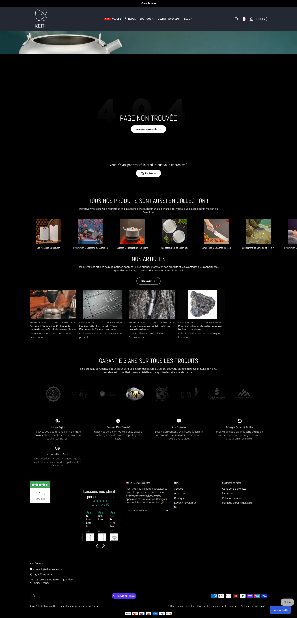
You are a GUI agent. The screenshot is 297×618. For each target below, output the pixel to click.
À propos (179, 493)
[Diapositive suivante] (263, 234)
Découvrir (146, 281)
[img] (100, 501)
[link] (53, 394)
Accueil (178, 488)
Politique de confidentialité (181, 606)
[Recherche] (236, 19)
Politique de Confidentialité (237, 502)
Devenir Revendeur (185, 502)
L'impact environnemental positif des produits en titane (149, 328)
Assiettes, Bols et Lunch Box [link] (174, 247)
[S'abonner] (166, 510)
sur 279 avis (98, 504)
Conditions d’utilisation (240, 606)
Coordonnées (260, 606)
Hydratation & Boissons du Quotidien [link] (90, 247)
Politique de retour (232, 498)
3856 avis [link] (40, 499)
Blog (187, 19)
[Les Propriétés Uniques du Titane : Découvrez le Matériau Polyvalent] (102, 304)
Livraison (227, 493)
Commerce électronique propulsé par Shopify (76, 606)
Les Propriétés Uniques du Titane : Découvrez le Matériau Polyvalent (98, 328)
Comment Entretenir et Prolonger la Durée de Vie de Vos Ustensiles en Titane (53, 328)
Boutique (145, 19)
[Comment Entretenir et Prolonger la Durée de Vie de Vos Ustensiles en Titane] (53, 304)
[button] (236, 19)
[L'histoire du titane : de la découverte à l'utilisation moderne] (201, 304)
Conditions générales (234, 488)
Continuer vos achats (146, 129)
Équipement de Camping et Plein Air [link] (258, 247)
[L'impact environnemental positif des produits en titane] (152, 304)
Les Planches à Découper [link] (48, 247)
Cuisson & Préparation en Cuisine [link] (132, 247)
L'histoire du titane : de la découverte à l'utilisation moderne (200, 328)
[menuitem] (196, 489)
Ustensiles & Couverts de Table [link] (216, 247)
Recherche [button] (150, 173)
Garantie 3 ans (148, 3)
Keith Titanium (45, 606)
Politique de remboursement (211, 606)
